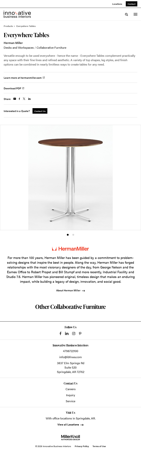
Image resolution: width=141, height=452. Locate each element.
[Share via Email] (14, 99)
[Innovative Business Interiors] (17, 14)
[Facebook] (60, 333)
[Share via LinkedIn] (29, 99)
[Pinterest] (80, 333)
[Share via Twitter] (24, 99)
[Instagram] (73, 333)
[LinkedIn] (66, 333)
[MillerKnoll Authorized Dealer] (70, 437)
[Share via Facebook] (19, 99)
